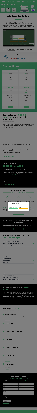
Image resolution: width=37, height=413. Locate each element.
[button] (13, 208)
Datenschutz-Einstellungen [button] (15, 207)
